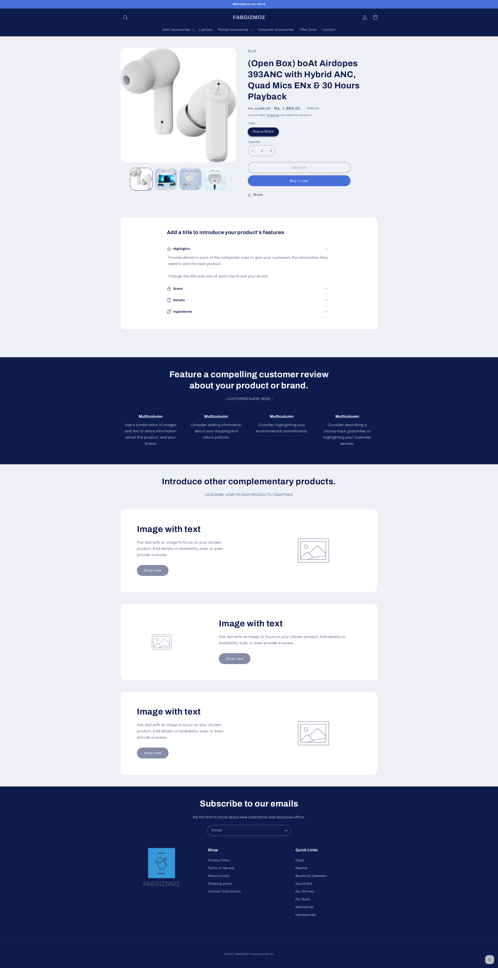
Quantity (254, 141)
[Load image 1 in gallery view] (141, 179)
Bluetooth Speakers (311, 876)
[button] (126, 17)
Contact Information (224, 891)
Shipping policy (220, 884)
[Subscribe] (286, 830)
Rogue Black (263, 131)
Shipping (273, 115)
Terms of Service (221, 868)
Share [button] (258, 195)
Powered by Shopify (262, 954)
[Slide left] (125, 179)
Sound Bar (303, 884)
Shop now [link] (152, 570)
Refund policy (219, 876)
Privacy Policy (219, 860)
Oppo (299, 860)
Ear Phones (304, 891)
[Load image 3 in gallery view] (190, 179)
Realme (301, 868)
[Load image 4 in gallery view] (215, 179)
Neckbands (304, 907)
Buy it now (299, 181)
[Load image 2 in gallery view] (166, 179)
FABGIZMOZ (242, 954)
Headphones (305, 915)
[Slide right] (232, 179)
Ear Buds (302, 899)
